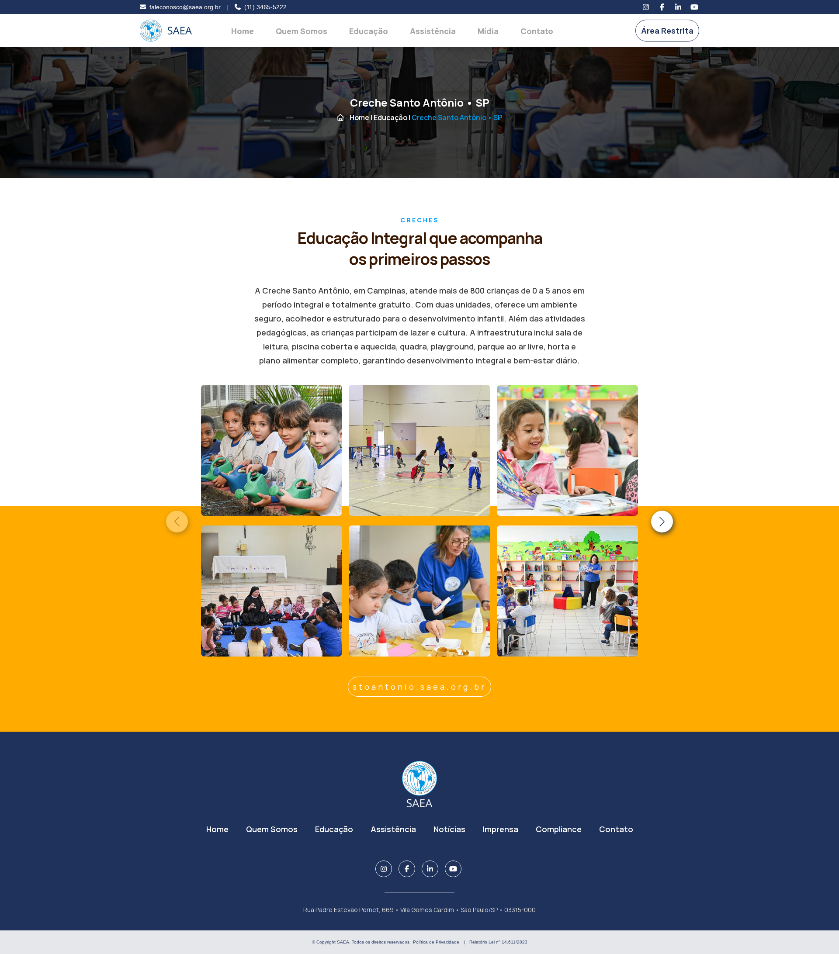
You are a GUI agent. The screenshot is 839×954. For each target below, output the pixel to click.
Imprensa (500, 829)
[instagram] (646, 7)
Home (242, 31)
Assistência (433, 31)
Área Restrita (667, 30)
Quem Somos (301, 31)
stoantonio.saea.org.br (419, 686)
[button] (662, 521)
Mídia (488, 31)
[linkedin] (678, 7)
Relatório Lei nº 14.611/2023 (498, 942)
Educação (368, 31)
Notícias (449, 829)
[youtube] (694, 7)
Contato (536, 31)
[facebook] (662, 7)
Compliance (559, 829)
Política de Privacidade (436, 942)
